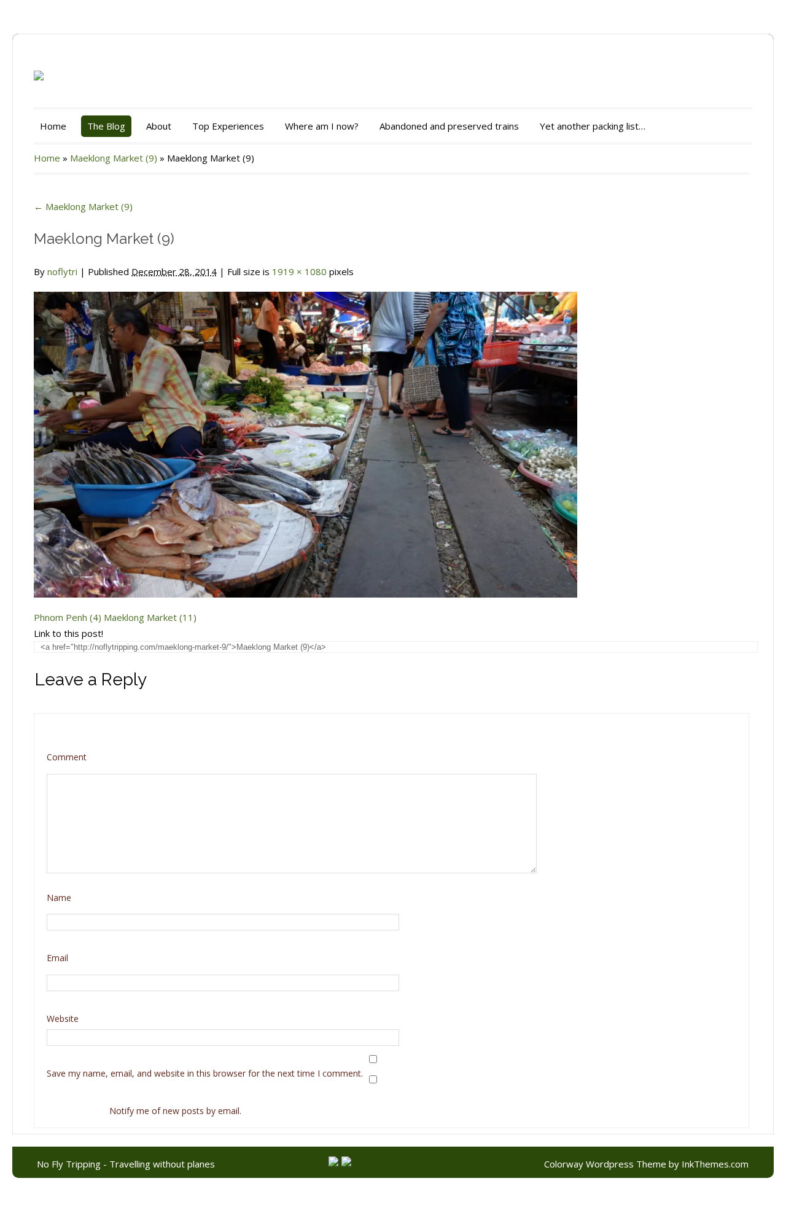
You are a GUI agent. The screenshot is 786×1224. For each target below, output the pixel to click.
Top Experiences (228, 126)
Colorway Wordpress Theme (605, 1164)
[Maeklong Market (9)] (305, 437)
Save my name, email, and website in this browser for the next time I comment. (205, 1073)
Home (53, 126)
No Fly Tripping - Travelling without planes (126, 1164)
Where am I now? (322, 126)
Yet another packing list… (592, 126)
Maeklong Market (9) (113, 158)
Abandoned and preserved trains (449, 126)
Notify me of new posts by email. (175, 1111)
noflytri (62, 271)
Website (63, 1018)
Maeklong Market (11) (150, 617)
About (158, 126)
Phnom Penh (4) (67, 617)
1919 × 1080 (299, 271)
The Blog (106, 126)
